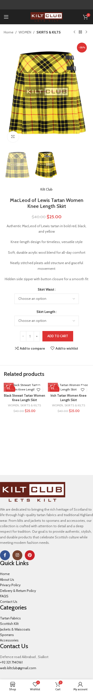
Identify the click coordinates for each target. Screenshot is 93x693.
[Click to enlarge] (13, 136)
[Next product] (86, 32)
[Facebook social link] (5, 555)
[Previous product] (74, 32)
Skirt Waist (46, 289)
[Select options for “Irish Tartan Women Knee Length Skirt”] (53, 387)
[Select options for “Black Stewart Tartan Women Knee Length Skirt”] (9, 387)
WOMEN (25, 32)
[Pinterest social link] (30, 555)
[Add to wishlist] (38, 389)
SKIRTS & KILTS (48, 32)
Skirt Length (45, 311)
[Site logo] (46, 16)
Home (8, 32)
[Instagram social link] (17, 555)
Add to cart (57, 336)
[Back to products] (80, 32)
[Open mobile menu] (6, 17)
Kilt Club (46, 189)
